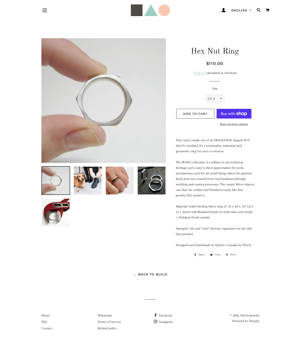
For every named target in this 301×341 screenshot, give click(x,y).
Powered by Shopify (246, 321)
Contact (46, 328)
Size (215, 88)
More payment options (234, 124)
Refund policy (107, 328)
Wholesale (105, 315)
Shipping (199, 73)
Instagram (165, 322)
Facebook (165, 315)
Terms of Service (109, 322)
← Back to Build (150, 274)
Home (45, 315)
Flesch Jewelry (250, 315)
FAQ (44, 322)
